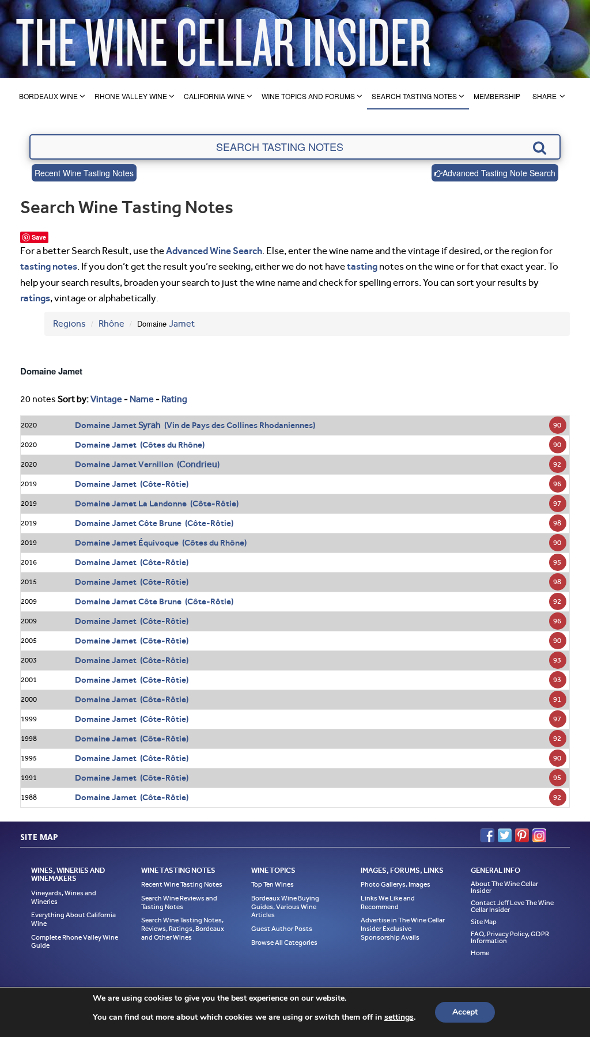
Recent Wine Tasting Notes (84, 173)
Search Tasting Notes (414, 96)
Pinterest (522, 835)
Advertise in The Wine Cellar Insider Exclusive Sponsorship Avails (403, 928)
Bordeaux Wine (48, 96)
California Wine (214, 96)
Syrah (149, 424)
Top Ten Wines (272, 884)
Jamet (182, 323)
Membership (497, 96)
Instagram (539, 835)
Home (480, 953)
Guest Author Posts (281, 929)
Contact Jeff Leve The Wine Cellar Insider (512, 906)
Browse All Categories (284, 942)
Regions (69, 323)
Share (544, 96)
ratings (35, 298)
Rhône (111, 323)
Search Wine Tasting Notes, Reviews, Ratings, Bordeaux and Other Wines (182, 928)
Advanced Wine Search (214, 250)
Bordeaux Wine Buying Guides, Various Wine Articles (285, 906)
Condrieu (198, 464)
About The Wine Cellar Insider (504, 887)
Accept (465, 1011)
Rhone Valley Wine (130, 96)
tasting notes (48, 266)
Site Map (484, 922)
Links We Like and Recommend (388, 902)
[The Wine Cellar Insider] (223, 39)
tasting (362, 266)
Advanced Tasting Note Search (498, 173)
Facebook (487, 835)
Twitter (505, 835)
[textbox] (295, 147)
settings (399, 1017)
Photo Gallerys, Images (395, 884)
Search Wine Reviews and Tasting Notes (179, 902)
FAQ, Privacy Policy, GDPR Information (510, 937)
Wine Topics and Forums (308, 96)
